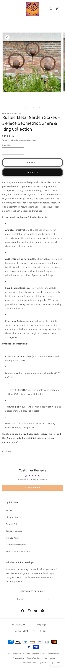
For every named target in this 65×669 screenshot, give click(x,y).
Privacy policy (18, 658)
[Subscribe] (47, 599)
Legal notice (43, 663)
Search (9, 510)
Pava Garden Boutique (21, 653)
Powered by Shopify (38, 653)
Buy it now (32, 172)
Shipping (15, 140)
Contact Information (16, 544)
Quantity (6, 145)
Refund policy (53, 653)
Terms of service (33, 658)
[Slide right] (39, 107)
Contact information (28, 663)
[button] (6, 9)
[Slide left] (26, 107)
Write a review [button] (32, 487)
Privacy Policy (12, 537)
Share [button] (8, 451)
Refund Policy (13, 524)
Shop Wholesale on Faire (18, 551)
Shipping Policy (13, 517)
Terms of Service (14, 530)
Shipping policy (48, 658)
